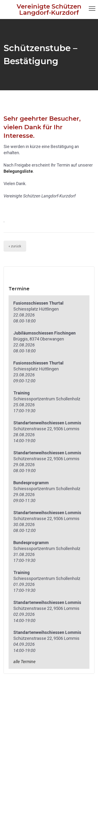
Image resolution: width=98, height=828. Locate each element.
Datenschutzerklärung (24, 785)
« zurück (15, 246)
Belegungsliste (18, 171)
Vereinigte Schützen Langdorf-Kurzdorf (49, 9)
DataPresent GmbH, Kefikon (60, 818)
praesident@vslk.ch (22, 735)
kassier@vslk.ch (19, 754)
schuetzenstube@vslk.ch (28, 772)
